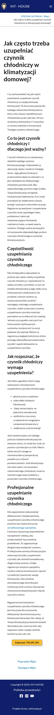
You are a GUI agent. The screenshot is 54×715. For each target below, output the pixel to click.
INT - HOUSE (20, 6)
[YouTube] (32, 696)
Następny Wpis (27, 667)
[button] (27, 642)
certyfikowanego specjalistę (21, 527)
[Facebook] (21, 696)
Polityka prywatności (27, 690)
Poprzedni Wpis (27, 661)
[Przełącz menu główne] (50, 6)
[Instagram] (26, 696)
